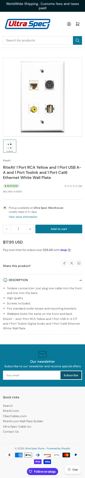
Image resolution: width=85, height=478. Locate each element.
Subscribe (71, 375)
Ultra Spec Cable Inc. (17, 427)
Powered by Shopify (58, 448)
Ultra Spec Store (34, 448)
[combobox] (42, 40)
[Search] (77, 40)
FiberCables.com (14, 416)
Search (8, 406)
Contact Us (11, 432)
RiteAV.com (11, 411)
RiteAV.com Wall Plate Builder (23, 421)
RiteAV (7, 160)
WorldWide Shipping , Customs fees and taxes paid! (42, 6)
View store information (23, 217)
